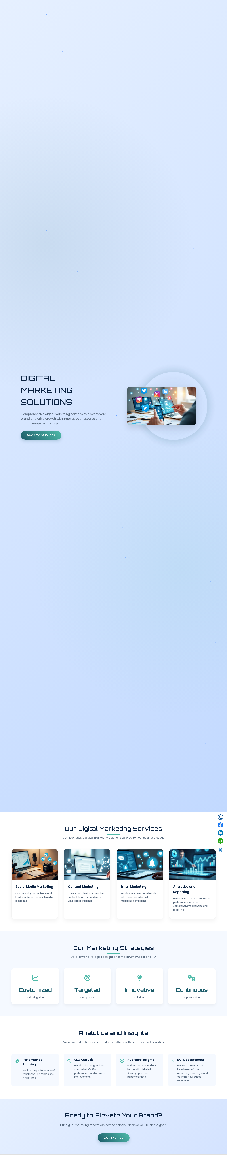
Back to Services (41, 435)
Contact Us (113, 1138)
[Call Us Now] (220, 817)
